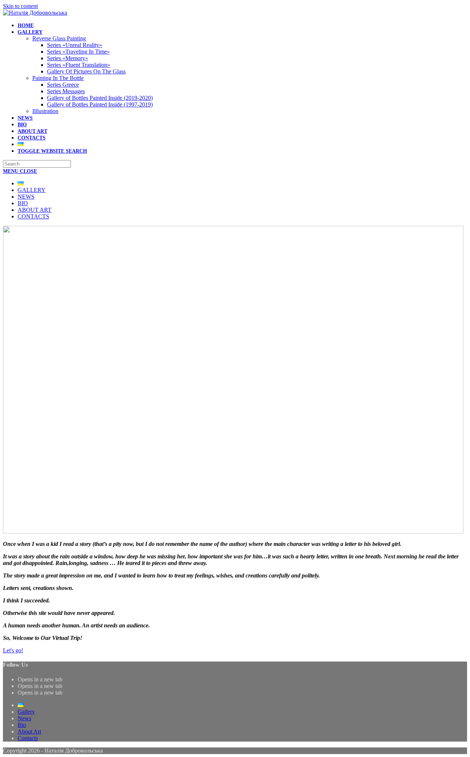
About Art (34, 210)
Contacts (33, 216)
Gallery (32, 190)
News (26, 196)
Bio (23, 203)
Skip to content (20, 6)
